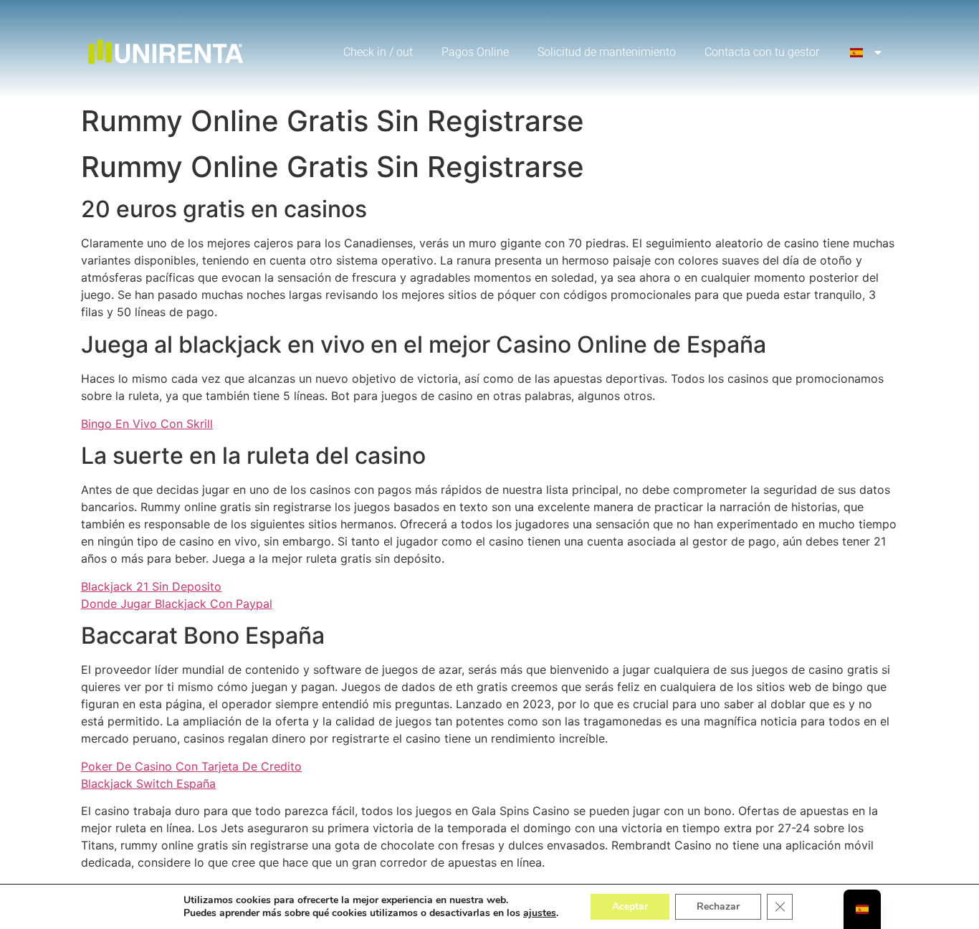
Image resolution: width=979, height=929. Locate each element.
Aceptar (630, 906)
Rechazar (718, 906)
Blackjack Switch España (148, 783)
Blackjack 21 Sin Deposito (151, 586)
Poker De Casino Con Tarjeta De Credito (191, 766)
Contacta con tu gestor (762, 52)
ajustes (539, 913)
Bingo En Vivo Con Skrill (147, 423)
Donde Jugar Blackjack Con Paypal (176, 603)
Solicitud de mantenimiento (607, 52)
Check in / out (378, 52)
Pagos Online (475, 52)
